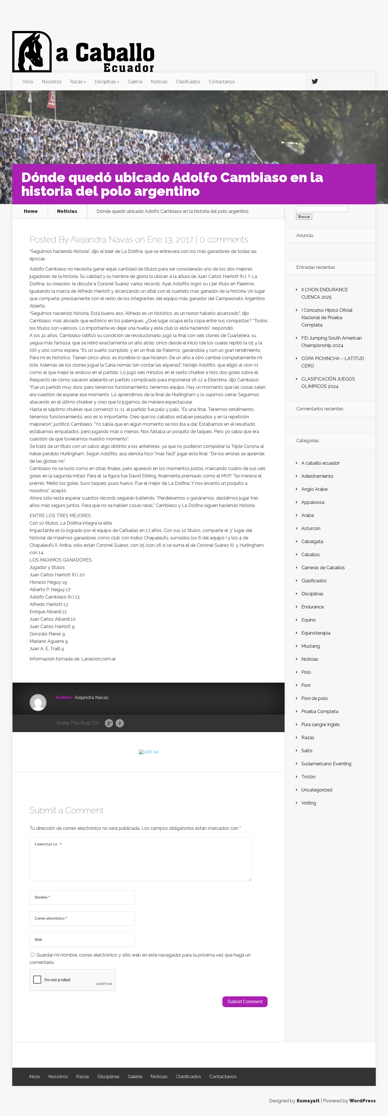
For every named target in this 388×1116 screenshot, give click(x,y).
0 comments (224, 239)
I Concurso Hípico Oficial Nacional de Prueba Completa (326, 317)
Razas (76, 81)
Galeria (135, 81)
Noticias (159, 81)
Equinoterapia (315, 633)
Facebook (119, 723)
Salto (306, 750)
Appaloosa (312, 502)
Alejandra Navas (101, 239)
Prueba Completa (319, 711)
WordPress (362, 1100)
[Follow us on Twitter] (314, 81)
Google (109, 723)
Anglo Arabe (314, 489)
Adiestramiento (317, 476)
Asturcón (310, 528)
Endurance (312, 607)
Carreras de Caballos (323, 567)
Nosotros (52, 81)
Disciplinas (105, 81)
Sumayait (308, 1100)
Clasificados (188, 81)
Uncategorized (316, 790)
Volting (308, 803)
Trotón (308, 777)
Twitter (130, 723)
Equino (308, 620)
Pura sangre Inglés (320, 724)
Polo (306, 672)
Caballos (310, 554)
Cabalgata (312, 541)
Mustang (310, 646)
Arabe (307, 515)
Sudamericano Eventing (326, 763)
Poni (305, 685)
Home (31, 211)
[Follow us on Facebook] (332, 81)
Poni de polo (314, 698)
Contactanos (222, 81)
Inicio (27, 81)
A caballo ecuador (320, 463)
